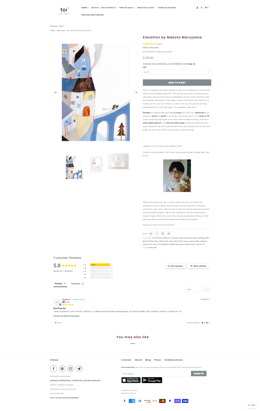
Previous (53, 26)
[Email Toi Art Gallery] (80, 368)
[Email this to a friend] (168, 233)
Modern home (190, 244)
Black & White (148, 241)
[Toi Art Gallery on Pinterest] (63, 368)
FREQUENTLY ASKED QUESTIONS (62, 389)
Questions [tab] (75, 283)
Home (52, 30)
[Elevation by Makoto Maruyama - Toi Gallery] (95, 92)
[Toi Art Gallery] (64, 11)
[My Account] (197, 7)
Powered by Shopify (128, 393)
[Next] (136, 92)
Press (157, 359)
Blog (148, 359)
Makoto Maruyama (151, 47)
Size (145, 67)
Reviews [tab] (58, 283)
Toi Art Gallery (132, 390)
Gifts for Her (163, 241)
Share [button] (59, 323)
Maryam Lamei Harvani (93, 15)
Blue (156, 241)
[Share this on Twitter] (150, 233)
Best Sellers (193, 238)
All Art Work (157, 238)
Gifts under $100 (175, 241)
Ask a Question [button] (176, 266)
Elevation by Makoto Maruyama (66, 316)
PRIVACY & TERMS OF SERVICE (61, 385)
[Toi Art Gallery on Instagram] (71, 368)
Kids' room (61, 30)
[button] (203, 323)
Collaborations (173, 359)
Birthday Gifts (204, 238)
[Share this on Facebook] (156, 233)
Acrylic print (152, 247)
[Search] (201, 7)
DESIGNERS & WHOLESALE (60, 376)
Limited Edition (163, 244)
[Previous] (56, 92)
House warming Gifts (191, 241)
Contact (126, 359)
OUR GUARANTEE (57, 393)
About (138, 359)
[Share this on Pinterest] (162, 233)
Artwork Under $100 (180, 238)
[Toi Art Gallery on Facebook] (54, 368)
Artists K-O (167, 238)
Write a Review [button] (200, 266)
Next (61, 26)
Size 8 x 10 (200, 244)
